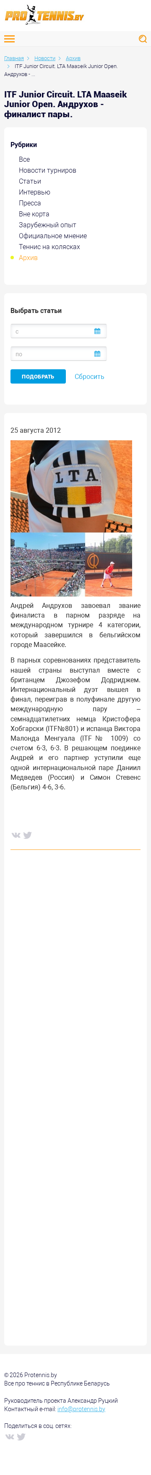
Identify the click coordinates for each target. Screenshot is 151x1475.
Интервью (34, 192)
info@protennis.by (81, 1409)
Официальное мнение (53, 236)
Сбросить (89, 377)
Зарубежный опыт (47, 225)
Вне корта (34, 214)
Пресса (30, 203)
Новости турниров (47, 170)
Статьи (30, 181)
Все (24, 159)
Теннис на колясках (49, 247)
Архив (28, 258)
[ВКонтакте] (15, 835)
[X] (27, 835)
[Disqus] (75, 984)
